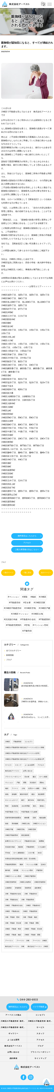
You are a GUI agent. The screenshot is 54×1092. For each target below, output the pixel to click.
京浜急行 (33, 782)
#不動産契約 (44, 619)
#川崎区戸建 (44, 608)
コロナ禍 (31, 853)
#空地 (27, 625)
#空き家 (27, 602)
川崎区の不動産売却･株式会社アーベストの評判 (22, 753)
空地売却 (18, 888)
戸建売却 (39, 870)
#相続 (33, 597)
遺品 (33, 794)
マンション (9, 782)
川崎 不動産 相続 (30, 917)
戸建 (18, 782)
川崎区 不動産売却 (30, 911)
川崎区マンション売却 (13, 876)
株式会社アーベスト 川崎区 (38, 946)
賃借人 (42, 806)
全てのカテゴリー (13, 650)
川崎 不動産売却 (27, 899)
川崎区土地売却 (25, 882)
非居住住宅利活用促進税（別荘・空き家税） (21, 858)
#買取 (25, 597)
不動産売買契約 (10, 864)
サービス (8, 765)
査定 (34, 777)
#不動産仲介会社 (28, 619)
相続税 (20, 847)
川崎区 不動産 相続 (13, 935)
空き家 (26, 777)
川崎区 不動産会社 (12, 911)
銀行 (22, 800)
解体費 (26, 818)
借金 (6, 823)
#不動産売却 (14, 602)
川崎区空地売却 (39, 882)
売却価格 (15, 823)
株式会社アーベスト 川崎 (14, 946)
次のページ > (46, 572)
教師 (21, 864)
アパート (15, 788)
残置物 (41, 841)
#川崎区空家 (39, 602)
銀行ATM (31, 800)
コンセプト (29, 741)
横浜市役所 (24, 794)
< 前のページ (8, 572)
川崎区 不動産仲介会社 (14, 905)
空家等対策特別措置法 (13, 818)
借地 (6, 794)
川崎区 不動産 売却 (13, 929)
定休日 (43, 864)
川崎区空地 (20, 829)
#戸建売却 (27, 631)
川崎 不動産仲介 (30, 894)
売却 (6, 806)
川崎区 (7, 741)
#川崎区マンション (20, 614)
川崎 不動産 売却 (12, 917)
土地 (23, 788)
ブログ (3, 562)
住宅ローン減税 (33, 788)
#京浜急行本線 (10, 619)
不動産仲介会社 (30, 841)
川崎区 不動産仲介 (33, 905)
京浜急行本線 (10, 847)
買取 (24, 782)
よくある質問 (29, 765)
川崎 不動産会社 (11, 899)
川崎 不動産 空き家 (13, 923)
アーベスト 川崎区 (40, 940)
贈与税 (7, 870)
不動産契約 (30, 847)
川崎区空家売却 (10, 882)
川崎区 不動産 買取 (32, 935)
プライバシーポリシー (13, 777)
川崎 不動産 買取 (31, 923)
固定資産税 (25, 835)
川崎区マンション (39, 823)
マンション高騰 (31, 864)
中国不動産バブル (11, 812)
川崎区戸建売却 (30, 876)
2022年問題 (26, 806)
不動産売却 (17, 741)
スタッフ (18, 765)
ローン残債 (43, 777)
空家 (34, 818)
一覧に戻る (27, 572)
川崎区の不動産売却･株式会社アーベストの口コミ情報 (24, 747)
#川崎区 (42, 597)
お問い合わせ (27, 771)
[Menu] (49, 4)
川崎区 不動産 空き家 (33, 929)
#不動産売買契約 (13, 625)
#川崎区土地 (37, 614)
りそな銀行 (42, 847)
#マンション (13, 597)
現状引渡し (41, 800)
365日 (40, 853)
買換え (42, 782)
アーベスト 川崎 (23, 940)
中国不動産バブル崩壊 (29, 812)
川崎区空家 (32, 829)
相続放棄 (42, 818)
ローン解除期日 (18, 853)
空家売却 (28, 888)
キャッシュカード (11, 800)
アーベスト (9, 940)
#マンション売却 (40, 625)
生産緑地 (15, 806)
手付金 (7, 853)
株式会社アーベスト (12, 771)
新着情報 (10, 655)
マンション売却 (27, 870)
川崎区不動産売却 (11, 835)
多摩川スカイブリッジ (13, 841)
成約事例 (38, 888)
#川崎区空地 (30, 608)
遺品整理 (41, 794)
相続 (6, 788)
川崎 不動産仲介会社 (13, 894)
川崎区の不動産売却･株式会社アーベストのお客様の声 (24, 759)
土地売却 (8, 888)
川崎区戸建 (9, 829)
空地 (44, 788)
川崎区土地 (26, 823)
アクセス (41, 765)
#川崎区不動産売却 (12, 608)
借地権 (14, 794)
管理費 (15, 870)
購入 (34, 806)
